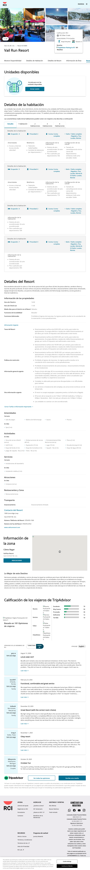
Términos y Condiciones (25, 840)
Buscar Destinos (54, 809)
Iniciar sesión (34, 89)
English (81, 646)
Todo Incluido (53, 812)
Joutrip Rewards (38, 836)
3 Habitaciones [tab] (47, 125)
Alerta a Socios (22, 836)
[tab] (13, 60)
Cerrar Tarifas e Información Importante (17, 407)
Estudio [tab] (10, 124)
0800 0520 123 (77, 817)
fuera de (39, 646)
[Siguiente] (82, 42)
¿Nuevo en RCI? (38, 812)
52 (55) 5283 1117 (77, 821)
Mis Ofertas (52, 805)
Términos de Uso (23, 843)
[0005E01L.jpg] (22, 25)
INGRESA (81, 4)
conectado (31, 645)
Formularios (21, 812)
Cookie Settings (67, 861)
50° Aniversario (37, 809)
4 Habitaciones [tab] (60, 125)
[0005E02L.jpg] (57, 16)
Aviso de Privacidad (23, 846)
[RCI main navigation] (86, 4)
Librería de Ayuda (23, 805)
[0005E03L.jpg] (79, 16)
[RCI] (5, 4)
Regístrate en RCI (23, 809)
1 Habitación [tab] (22, 124)
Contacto (20, 815)
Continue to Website (67, 866)
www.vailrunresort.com (12, 527)
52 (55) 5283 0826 (77, 825)
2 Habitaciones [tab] (35, 125)
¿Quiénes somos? (38, 805)
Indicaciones (17, 560)
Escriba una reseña (72, 778)
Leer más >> (25, 671)
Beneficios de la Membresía (38, 816)
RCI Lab (20, 850)
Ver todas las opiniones (41, 778)
